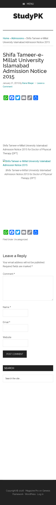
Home (6, 38)
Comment (9, 273)
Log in (40, 494)
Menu (30, 3)
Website (7, 337)
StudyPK (28, 16)
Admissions (17, 38)
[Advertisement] (28, 122)
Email (6, 322)
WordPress (30, 494)
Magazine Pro (32, 490)
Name (7, 307)
